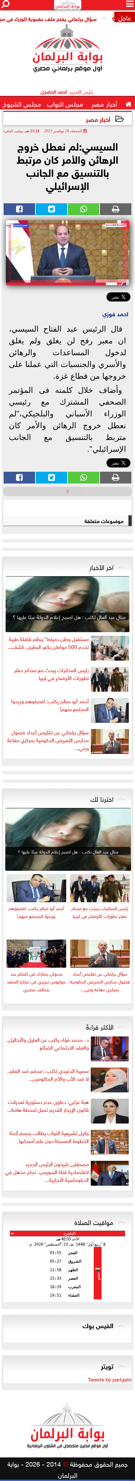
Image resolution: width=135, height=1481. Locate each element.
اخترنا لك (101, 798)
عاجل (124, 17)
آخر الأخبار (101, 566)
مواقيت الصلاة (93, 1221)
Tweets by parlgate (110, 1378)
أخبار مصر (98, 118)
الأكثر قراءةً (99, 1026)
